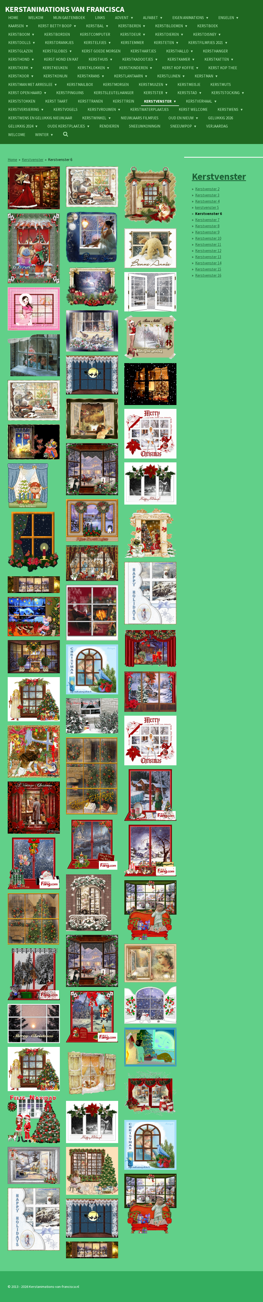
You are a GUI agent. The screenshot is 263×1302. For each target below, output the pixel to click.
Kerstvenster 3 (207, 195)
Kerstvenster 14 (208, 263)
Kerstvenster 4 (207, 201)
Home (12, 159)
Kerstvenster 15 (208, 269)
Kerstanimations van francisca (64, 9)
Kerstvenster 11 (208, 244)
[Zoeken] (65, 134)
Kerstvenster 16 (208, 275)
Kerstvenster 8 (207, 225)
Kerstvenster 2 (207, 188)
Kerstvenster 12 (208, 250)
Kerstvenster (32, 159)
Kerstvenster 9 (207, 232)
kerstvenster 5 (207, 207)
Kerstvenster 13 (208, 256)
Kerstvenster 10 (208, 238)
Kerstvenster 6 (60, 159)
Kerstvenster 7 (207, 219)
